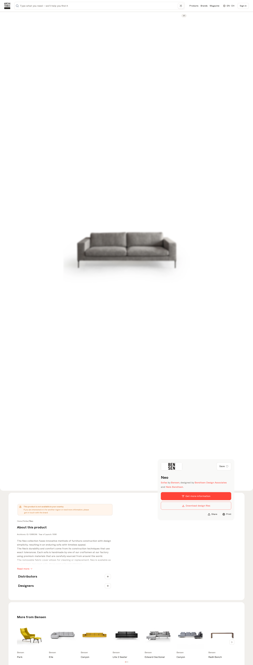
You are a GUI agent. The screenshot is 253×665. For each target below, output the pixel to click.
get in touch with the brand (36, 512)
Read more (23, 568)
